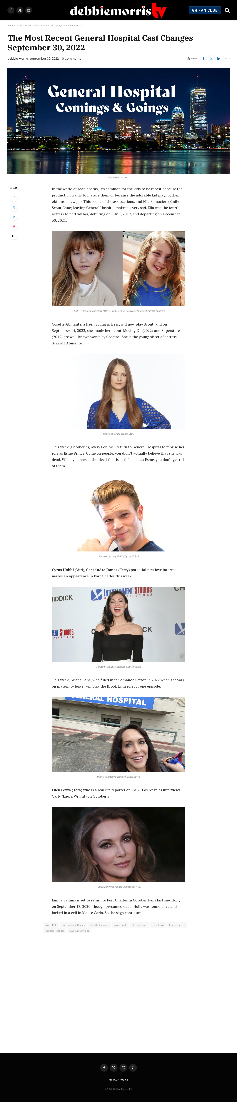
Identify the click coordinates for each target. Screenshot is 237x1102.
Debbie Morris (17, 58)
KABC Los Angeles (79, 930)
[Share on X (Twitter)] (211, 58)
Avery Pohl (51, 924)
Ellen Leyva (158, 924)
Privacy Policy (118, 1079)
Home (10, 25)
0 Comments (71, 58)
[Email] (14, 235)
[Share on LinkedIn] (218, 58)
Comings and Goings (73, 924)
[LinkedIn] (14, 217)
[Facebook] (14, 198)
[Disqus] (118, 990)
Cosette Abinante (99, 924)
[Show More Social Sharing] (226, 58)
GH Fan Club (205, 10)
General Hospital (54, 930)
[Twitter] (14, 207)
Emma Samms (177, 924)
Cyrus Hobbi (120, 924)
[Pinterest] (14, 226)
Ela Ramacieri (139, 924)
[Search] (227, 10)
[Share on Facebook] (203, 58)
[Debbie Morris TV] (118, 10)
